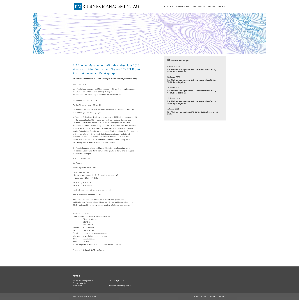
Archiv (221, 6)
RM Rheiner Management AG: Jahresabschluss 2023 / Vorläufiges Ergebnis (191, 91)
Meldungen (199, 6)
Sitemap (196, 296)
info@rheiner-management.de (120, 285)
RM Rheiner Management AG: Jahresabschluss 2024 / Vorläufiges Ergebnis (191, 81)
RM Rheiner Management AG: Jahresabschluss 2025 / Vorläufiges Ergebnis (191, 70)
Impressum (212, 296)
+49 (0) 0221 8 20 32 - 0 (122, 281)
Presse (211, 6)
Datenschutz (222, 296)
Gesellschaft (183, 6)
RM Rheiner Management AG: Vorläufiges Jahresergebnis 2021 (193, 113)
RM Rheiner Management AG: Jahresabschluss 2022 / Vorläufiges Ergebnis (191, 102)
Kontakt (204, 296)
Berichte (168, 6)
